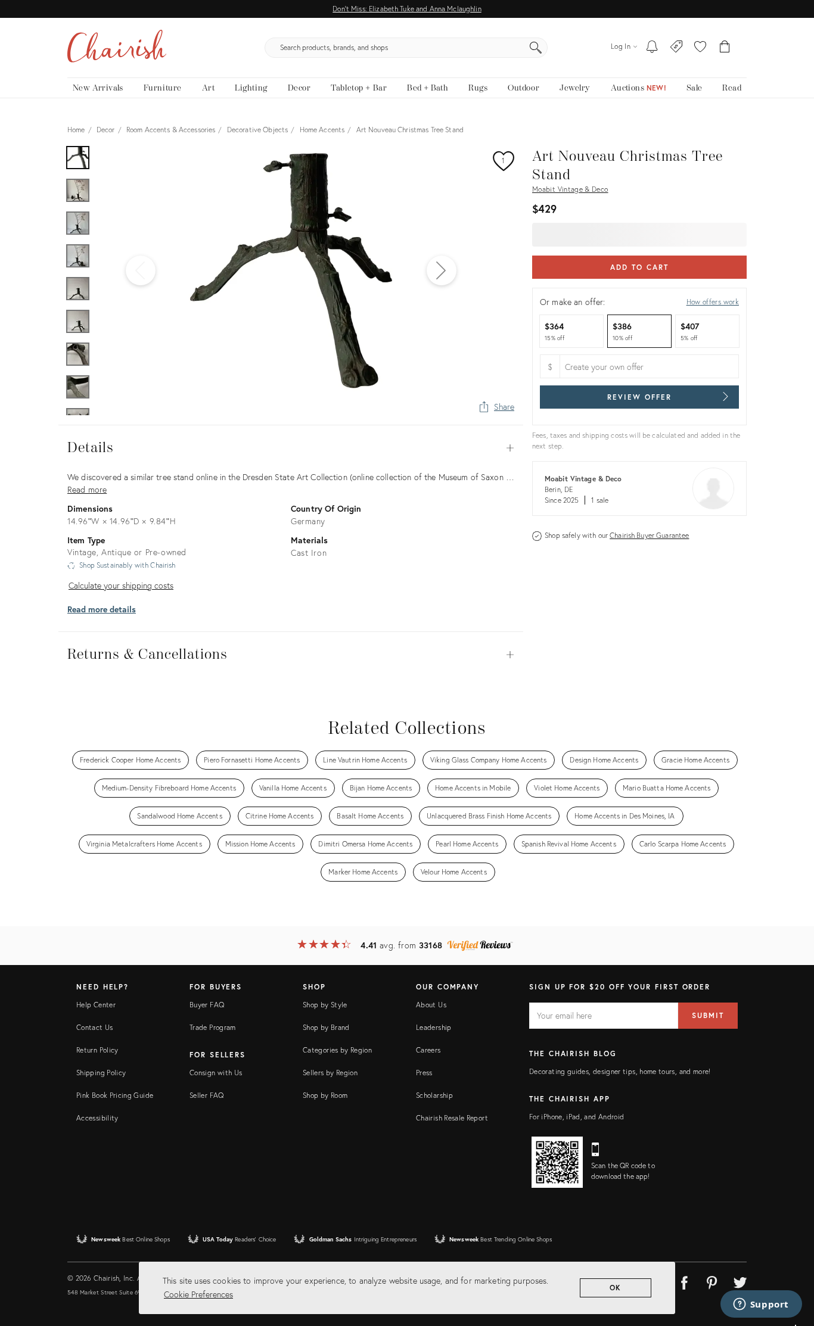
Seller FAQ (206, 1095)
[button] (700, 48)
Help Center (96, 1004)
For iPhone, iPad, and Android (576, 1116)
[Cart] (725, 48)
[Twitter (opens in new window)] (740, 1280)
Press (424, 1072)
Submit (708, 1015)
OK (616, 1287)
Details (290, 448)
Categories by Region (337, 1049)
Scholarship (434, 1095)
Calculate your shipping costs (121, 585)
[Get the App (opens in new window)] (557, 1162)
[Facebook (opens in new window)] (684, 1280)
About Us (431, 1004)
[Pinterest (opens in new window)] (712, 1280)
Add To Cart (639, 267)
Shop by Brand (326, 1027)
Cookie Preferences (198, 1294)
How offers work (712, 301)
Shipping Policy (101, 1072)
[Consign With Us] (676, 48)
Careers (428, 1049)
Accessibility (97, 1117)
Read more (87, 489)
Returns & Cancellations (290, 654)
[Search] (536, 48)
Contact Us (94, 1027)
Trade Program (212, 1027)
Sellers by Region (330, 1072)
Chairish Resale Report (452, 1117)
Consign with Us (215, 1072)
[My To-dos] (652, 48)
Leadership (434, 1027)
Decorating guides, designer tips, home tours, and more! (620, 1071)
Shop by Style (325, 1004)
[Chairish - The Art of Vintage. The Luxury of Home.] (116, 48)
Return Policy (97, 1049)
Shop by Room (325, 1095)
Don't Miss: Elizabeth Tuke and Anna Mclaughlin (407, 8)
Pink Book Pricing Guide (114, 1095)
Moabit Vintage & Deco (570, 189)
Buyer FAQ (206, 1004)
